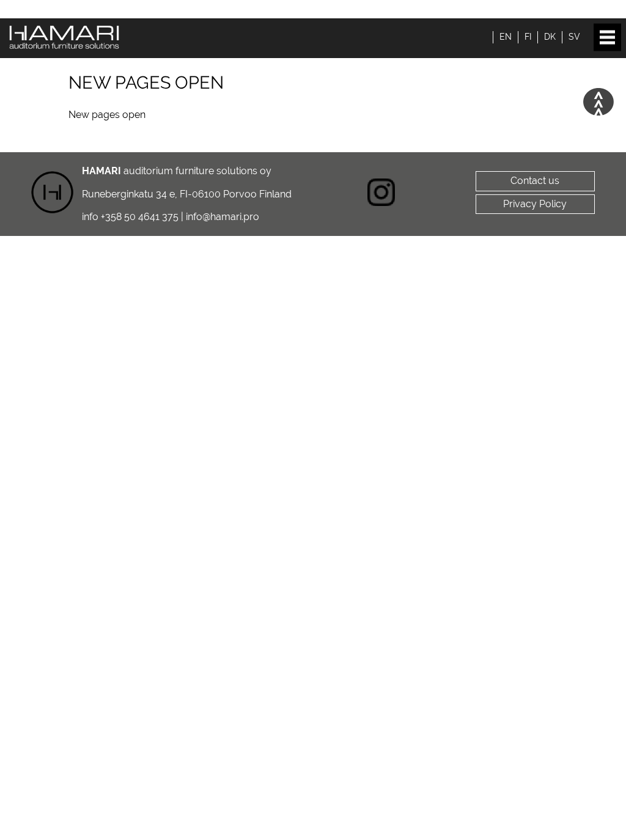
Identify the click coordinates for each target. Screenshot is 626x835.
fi (528, 37)
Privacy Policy (535, 204)
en (505, 37)
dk (550, 37)
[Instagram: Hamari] (381, 194)
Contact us (534, 180)
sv (574, 37)
